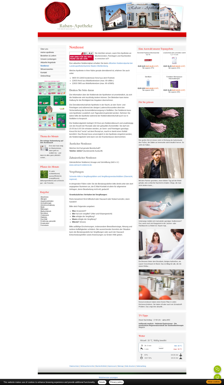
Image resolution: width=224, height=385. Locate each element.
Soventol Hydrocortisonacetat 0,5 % (148, 60)
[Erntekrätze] (52, 223)
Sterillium (148, 83)
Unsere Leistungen (48, 59)
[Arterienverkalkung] (52, 205)
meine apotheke (47, 52)
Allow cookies (214, 382)
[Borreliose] (52, 213)
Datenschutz (74, 366)
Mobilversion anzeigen (108, 377)
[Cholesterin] (52, 215)
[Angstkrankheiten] (52, 201)
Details (102, 382)
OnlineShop (45, 76)
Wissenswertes (47, 69)
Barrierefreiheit (101, 366)
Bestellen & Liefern (48, 56)
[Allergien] (52, 199)
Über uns (44, 49)
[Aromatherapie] (52, 203)
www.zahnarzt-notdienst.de (80, 165)
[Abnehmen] (52, 197)
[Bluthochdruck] (52, 211)
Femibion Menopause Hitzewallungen (174, 84)
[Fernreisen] (52, 225)
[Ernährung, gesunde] (52, 221)
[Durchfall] (52, 219)
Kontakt (44, 73)
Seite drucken (130, 366)
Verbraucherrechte (87, 366)
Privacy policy (116, 382)
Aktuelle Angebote (48, 62)
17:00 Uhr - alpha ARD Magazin (161, 323)
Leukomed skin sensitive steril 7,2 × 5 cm (174, 60)
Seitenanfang (141, 366)
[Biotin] (52, 207)
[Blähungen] (52, 209)
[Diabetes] (52, 217)
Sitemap (120, 366)
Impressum (112, 366)
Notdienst (45, 66)
